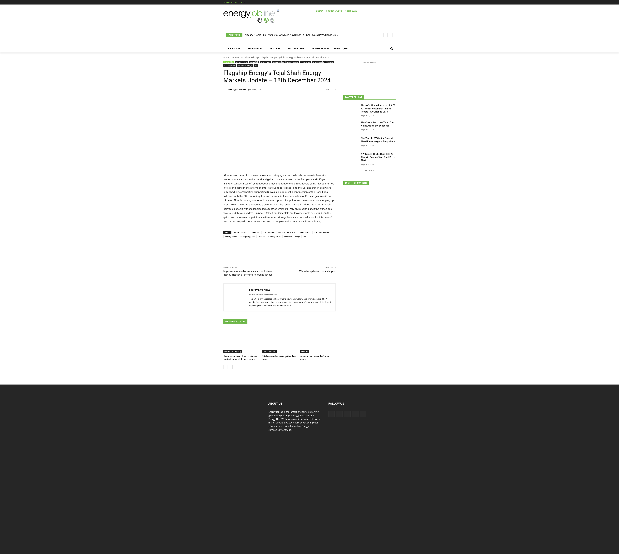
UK (256, 65)
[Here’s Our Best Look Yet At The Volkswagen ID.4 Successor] (351, 126)
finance (330, 62)
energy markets (292, 62)
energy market (278, 62)
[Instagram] (380, 2)
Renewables (237, 57)
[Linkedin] (385, 2)
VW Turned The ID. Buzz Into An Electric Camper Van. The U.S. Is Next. (378, 157)
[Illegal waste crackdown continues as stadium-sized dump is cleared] (241, 340)
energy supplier (319, 62)
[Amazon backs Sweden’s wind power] (318, 340)
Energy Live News (238, 89)
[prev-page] (225, 367)
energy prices (305, 62)
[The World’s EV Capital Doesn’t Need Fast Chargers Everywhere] (351, 142)
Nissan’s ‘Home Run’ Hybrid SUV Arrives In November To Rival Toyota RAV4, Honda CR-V (292, 34)
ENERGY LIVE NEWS (286, 232)
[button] (392, 48)
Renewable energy (245, 65)
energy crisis (265, 62)
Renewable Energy (292, 236)
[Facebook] (376, 2)
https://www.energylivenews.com (263, 294)
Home (226, 57)
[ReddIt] (276, 98)
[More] (291, 98)
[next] (391, 35)
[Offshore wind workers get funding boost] (279, 340)
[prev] (385, 35)
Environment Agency (232, 351)
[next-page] (231, 367)
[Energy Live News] (225, 89)
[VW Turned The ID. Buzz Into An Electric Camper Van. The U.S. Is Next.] (351, 158)
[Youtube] (394, 2)
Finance (261, 236)
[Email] (283, 98)
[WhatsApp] (261, 98)
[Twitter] (389, 2)
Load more (369, 170)
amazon (304, 351)
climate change (252, 57)
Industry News (229, 65)
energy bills (254, 62)
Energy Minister (269, 351)
